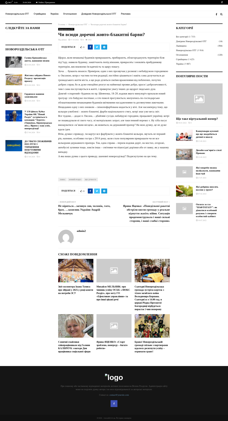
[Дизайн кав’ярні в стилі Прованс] (184, 154)
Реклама (125, 14)
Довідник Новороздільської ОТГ (98, 14)
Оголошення (70, 14)
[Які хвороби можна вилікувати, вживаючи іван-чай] (184, 172)
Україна (54, 14)
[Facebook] (217, 14)
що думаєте (90, 179)
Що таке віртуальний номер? (197, 118)
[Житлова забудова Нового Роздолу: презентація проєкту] (13, 79)
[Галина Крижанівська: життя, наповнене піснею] (13, 62)
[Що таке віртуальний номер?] (199, 98)
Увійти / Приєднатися (46, 2)
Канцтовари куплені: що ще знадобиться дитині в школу (207, 134)
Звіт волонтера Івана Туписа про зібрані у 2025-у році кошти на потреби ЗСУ (75, 289)
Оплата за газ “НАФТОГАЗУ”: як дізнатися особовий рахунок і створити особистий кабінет (206, 210)
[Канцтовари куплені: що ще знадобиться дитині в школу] (184, 135)
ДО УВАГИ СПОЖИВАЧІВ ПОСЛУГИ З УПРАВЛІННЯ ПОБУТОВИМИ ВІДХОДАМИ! (38, 147)
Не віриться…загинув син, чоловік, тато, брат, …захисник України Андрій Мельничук (84, 209)
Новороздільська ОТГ (17, 14)
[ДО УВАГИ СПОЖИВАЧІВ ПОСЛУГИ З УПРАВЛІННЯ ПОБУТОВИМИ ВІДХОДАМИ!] (13, 145)
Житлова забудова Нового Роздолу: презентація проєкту (37, 78)
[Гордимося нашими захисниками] (13, 98)
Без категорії (182, 36)
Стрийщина (40, 14)
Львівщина (181, 45)
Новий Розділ (75, 179)
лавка (62, 179)
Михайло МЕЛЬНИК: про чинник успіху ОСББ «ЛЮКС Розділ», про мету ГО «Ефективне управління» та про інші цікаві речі (113, 293)
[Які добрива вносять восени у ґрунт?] (184, 191)
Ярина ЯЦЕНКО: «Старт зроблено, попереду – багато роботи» (111, 345)
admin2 (64, 39)
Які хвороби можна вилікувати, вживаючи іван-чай (208, 170)
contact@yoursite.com (119, 394)
